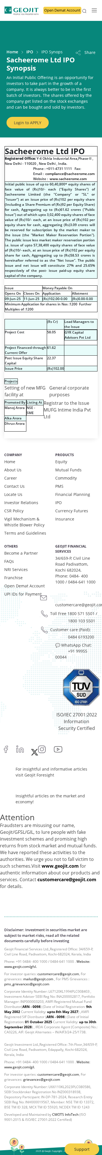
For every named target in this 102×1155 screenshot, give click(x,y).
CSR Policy (14, 510)
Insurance (64, 519)
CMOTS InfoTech (65, 1114)
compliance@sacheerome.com (70, 173)
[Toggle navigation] (92, 10)
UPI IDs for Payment (23, 594)
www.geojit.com (60, 866)
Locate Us (13, 494)
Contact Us (14, 486)
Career (10, 478)
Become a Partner (21, 553)
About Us (13, 470)
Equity (61, 461)
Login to (27, 122)
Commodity (66, 478)
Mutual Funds (68, 470)
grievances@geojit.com (41, 1079)
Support (82, 1149)
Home (12, 51)
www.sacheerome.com (68, 178)
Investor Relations (21, 502)
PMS (59, 486)
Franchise (13, 577)
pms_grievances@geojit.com (26, 984)
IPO (29, 51)
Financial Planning (72, 494)
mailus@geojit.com (38, 979)
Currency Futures (71, 510)
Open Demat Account (62, 10)
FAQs (9, 561)
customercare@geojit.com (66, 879)
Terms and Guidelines (25, 533)
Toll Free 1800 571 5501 (72, 613)
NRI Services (16, 569)
